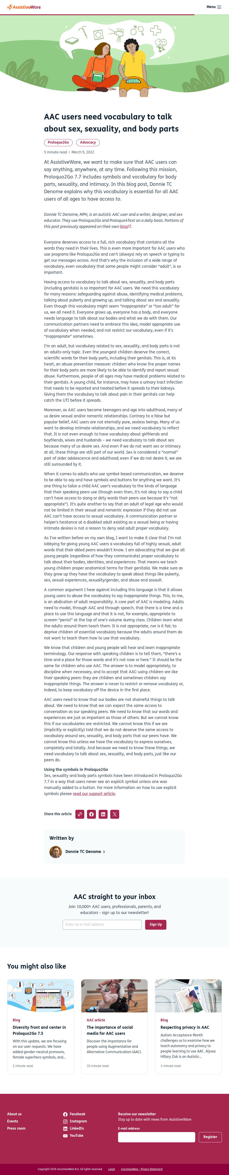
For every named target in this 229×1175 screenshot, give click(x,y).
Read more (41, 1027)
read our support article (94, 794)
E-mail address (129, 1128)
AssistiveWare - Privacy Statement (142, 1169)
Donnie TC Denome (84, 852)
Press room (16, 1128)
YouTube (76, 1136)
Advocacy (88, 142)
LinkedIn (77, 1128)
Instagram (78, 1121)
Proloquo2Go (58, 142)
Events (12, 1121)
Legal (111, 1169)
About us (14, 1114)
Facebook (77, 1114)
